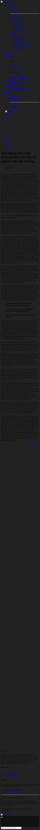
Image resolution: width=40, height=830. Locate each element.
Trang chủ (8, 146)
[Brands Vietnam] (7, 2)
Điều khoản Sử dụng (12, 771)
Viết (2, 119)
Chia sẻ (8, 140)
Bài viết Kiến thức (6, 135)
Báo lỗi (7, 142)
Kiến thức (8, 148)
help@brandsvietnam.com (14, 792)
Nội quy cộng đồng (12, 775)
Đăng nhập (9, 114)
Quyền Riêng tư (11, 773)
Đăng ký (8, 115)
